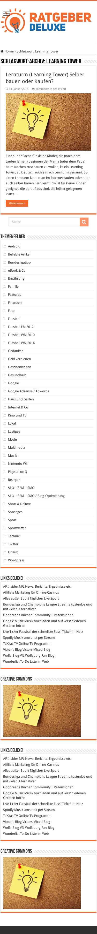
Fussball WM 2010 (21, 335)
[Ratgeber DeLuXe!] (48, 21)
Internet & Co (18, 407)
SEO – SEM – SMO (21, 488)
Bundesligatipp (19, 262)
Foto (11, 311)
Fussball (14, 319)
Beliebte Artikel (19, 254)
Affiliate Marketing (16, 592)
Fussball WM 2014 (21, 343)
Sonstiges (15, 512)
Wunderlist (11, 661)
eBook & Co (17, 270)
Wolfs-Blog (11, 655)
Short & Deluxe (19, 504)
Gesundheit (17, 375)
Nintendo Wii (17, 464)
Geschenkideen (19, 367)
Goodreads (11, 615)
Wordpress (16, 560)
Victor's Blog (12, 649)
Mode (12, 439)
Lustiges (14, 431)
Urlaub (13, 552)
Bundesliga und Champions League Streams (36, 604)
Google (13, 383)
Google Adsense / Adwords (28, 391)
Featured (14, 295)
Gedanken (16, 351)
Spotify (8, 638)
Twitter (13, 544)
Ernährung (16, 278)
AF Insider (10, 586)
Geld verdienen (19, 359)
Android (14, 246)
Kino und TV (17, 415)
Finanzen (15, 303)
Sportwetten (17, 528)
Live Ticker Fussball (17, 632)
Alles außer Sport (16, 598)
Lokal (12, 423)
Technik (13, 536)
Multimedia (16, 447)
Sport (12, 520)
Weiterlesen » (17, 203)
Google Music (13, 621)
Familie (13, 286)
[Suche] (84, 222)
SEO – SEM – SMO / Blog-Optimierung (36, 496)
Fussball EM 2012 (21, 327)
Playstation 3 (17, 472)
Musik (12, 456)
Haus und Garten (21, 399)
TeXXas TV (10, 644)
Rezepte (14, 480)
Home (9, 51)
